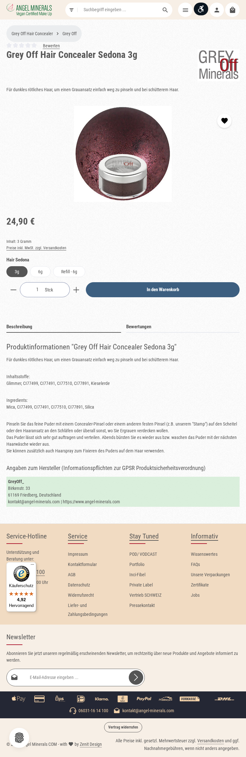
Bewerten (51, 45)
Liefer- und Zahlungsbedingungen (88, 610)
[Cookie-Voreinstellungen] (19, 737)
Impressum (78, 554)
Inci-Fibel (137, 574)
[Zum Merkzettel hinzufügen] (224, 121)
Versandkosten (210, 740)
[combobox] (118, 10)
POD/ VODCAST (143, 554)
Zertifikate (200, 584)
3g (17, 271)
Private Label (141, 584)
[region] (123, 154)
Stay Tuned (144, 536)
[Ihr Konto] (216, 10)
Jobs (195, 595)
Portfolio (136, 564)
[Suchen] (165, 10)
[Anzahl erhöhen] (76, 289)
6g (40, 271)
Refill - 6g (69, 271)
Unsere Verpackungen (210, 574)
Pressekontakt (142, 605)
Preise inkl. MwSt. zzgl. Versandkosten (36, 248)
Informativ (204, 536)
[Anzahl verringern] (13, 289)
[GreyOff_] (219, 65)
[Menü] (185, 10)
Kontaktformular (82, 564)
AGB (72, 574)
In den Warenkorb (163, 289)
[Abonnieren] (136, 677)
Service (77, 536)
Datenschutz (79, 584)
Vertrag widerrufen (123, 727)
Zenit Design (91, 744)
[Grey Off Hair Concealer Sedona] (122, 154)
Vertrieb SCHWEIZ (145, 595)
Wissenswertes (204, 554)
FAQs (195, 564)
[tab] (63, 327)
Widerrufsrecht (81, 595)
